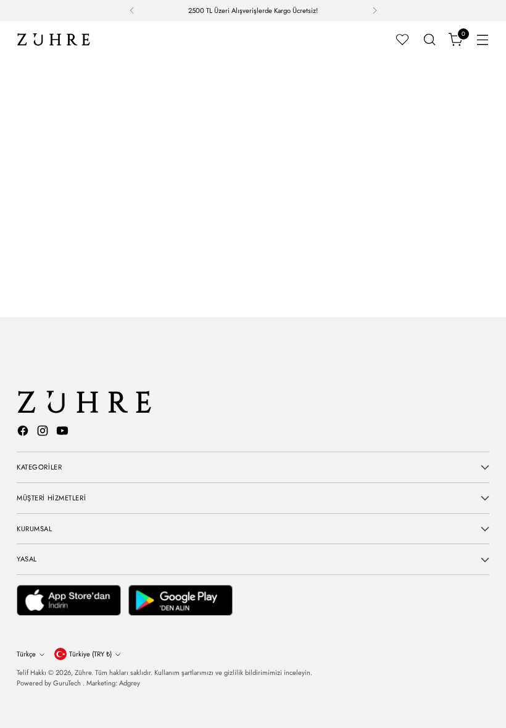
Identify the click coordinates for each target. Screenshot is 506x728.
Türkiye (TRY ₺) (90, 654)
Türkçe (26, 654)
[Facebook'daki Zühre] (24, 432)
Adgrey (129, 683)
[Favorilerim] (402, 39)
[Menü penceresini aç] (483, 39)
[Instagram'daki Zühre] (43, 432)
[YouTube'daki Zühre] (63, 432)
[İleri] (374, 10)
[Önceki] (132, 10)
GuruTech (68, 683)
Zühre (83, 672)
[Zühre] (54, 39)
